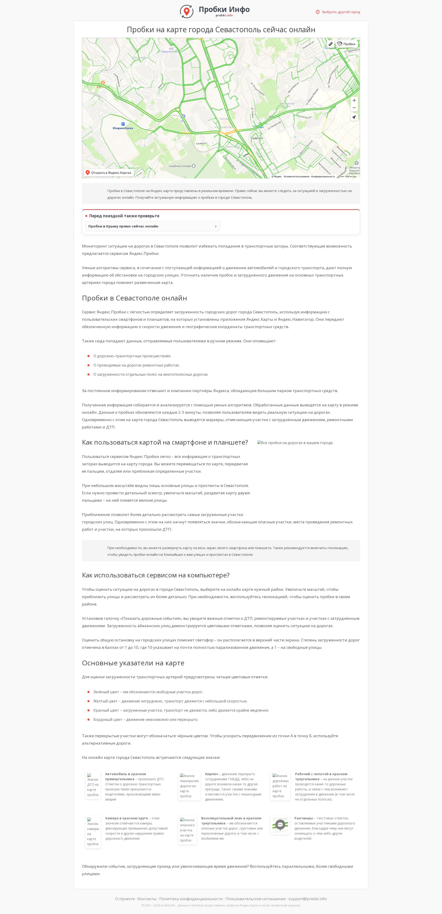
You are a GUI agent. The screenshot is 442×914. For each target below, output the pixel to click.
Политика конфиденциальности (191, 898)
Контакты (147, 898)
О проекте (125, 898)
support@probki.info (307, 898)
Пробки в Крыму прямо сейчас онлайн (123, 226)
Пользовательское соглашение (256, 898)
